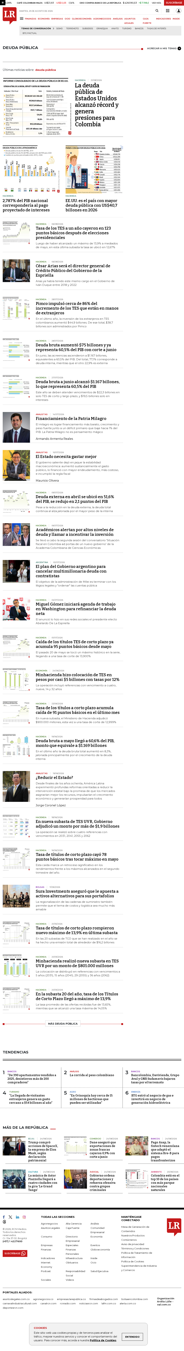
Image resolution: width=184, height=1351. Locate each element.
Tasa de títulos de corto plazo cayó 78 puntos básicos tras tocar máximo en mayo (77, 857)
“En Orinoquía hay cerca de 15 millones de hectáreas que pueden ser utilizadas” (91, 1099)
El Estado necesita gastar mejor (66, 456)
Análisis (95, 1223)
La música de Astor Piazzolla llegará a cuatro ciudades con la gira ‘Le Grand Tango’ (42, 1183)
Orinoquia (102, 28)
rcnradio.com (68, 1303)
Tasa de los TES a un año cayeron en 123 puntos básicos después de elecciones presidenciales (73, 233)
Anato (115, 28)
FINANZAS (30, 18)
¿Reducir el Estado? (54, 777)
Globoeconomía (100, 1249)
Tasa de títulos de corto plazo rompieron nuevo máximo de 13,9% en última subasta (77, 930)
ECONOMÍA (44, 18)
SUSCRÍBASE (174, 2)
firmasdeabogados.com (103, 1299)
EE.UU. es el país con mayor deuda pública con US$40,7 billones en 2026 (91, 205)
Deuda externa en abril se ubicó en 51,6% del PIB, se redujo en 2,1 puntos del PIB (75, 499)
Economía (96, 1236)
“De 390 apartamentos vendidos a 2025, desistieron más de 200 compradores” (32, 1078)
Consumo (46, 1236)
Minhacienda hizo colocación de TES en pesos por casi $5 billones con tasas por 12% (77, 677)
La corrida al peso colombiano (92, 1075)
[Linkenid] (19, 1217)
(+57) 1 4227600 (12, 1241)
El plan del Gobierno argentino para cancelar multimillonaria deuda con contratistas (71, 571)
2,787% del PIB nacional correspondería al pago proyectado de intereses (26, 205)
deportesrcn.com (13, 1307)
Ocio (93, 1262)
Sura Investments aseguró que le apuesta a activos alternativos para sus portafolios (77, 893)
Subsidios (87, 28)
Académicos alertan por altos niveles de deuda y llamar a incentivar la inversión (75, 532)
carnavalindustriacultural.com (20, 1303)
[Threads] (6, 1222)
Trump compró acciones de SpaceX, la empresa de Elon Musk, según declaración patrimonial (43, 1151)
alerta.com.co (128, 1303)
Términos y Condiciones (135, 1248)
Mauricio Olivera (47, 480)
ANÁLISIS (118, 18)
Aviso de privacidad (132, 1244)
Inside (94, 1258)
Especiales (72, 1245)
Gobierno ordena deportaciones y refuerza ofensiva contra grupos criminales (103, 1183)
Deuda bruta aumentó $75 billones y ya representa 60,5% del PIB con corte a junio (76, 347)
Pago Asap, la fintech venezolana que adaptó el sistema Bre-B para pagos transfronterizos (165, 1151)
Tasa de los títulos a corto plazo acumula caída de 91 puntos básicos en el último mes (78, 710)
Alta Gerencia (74, 1223)
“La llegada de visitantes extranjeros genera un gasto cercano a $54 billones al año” (30, 1099)
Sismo (59, 28)
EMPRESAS (57, 18)
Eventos (95, 1245)
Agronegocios (49, 1223)
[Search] (157, 11)
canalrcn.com (48, 1303)
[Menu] (22, 18)
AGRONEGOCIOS (102, 18)
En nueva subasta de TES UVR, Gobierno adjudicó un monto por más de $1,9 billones (77, 824)
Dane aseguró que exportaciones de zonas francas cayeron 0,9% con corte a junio (103, 1150)
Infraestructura (74, 1258)
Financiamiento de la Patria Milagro (71, 418)
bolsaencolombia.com (134, 1299)
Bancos (139, 28)
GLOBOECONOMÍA (82, 18)
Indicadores (48, 1258)
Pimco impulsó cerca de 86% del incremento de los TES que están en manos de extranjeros (77, 308)
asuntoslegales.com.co (16, 1299)
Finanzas (46, 1249)
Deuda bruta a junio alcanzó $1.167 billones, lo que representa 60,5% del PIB (78, 384)
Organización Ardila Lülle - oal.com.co (165, 1301)
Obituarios (72, 1262)
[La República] (10, 21)
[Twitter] (11, 1217)
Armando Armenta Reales (54, 438)
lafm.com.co (109, 1303)
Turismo (126, 28)
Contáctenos (129, 1239)
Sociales (46, 1279)
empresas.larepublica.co (71, 1299)
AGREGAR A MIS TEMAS (162, 48)
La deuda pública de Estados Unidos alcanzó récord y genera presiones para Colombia (97, 105)
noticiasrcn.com (88, 1303)
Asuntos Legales (50, 1227)
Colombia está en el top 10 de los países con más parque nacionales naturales (165, 1183)
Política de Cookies (103, 1340)
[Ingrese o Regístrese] (178, 11)
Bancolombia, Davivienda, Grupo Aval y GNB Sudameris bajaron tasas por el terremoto (155, 1078)
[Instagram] (26, 1217)
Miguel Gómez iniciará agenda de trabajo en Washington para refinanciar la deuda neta (76, 609)
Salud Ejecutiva (99, 1271)
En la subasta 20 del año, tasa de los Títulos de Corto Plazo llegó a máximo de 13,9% (77, 996)
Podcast (46, 1271)
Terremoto (72, 28)
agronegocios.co (43, 1299)
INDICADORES (163, 18)
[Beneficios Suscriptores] (167, 11)
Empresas (46, 1245)
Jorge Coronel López (51, 805)
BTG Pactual (30, 33)
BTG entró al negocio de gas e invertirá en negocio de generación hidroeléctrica (152, 1099)
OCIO (67, 18)
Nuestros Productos (132, 1235)
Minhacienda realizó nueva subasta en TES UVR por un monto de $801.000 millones (77, 963)
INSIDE (176, 18)
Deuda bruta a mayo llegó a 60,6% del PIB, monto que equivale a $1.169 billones (75, 743)
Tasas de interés (156, 28)
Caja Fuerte (72, 1227)
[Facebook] (5, 1217)
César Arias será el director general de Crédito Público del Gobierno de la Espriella (73, 270)
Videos (70, 1279)
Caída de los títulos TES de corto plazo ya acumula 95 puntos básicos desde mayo (75, 644)
